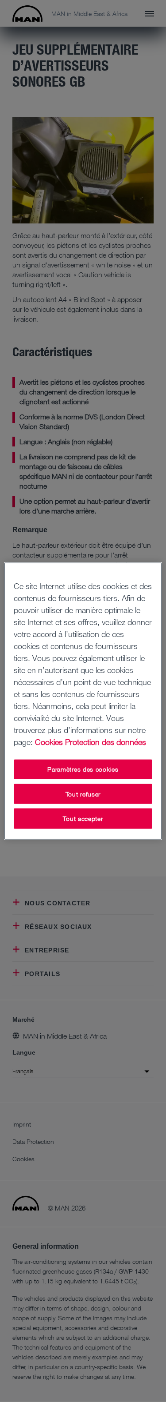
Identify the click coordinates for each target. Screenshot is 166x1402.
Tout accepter (83, 818)
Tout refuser (83, 793)
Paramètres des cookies (82, 769)
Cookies (49, 742)
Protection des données (105, 742)
